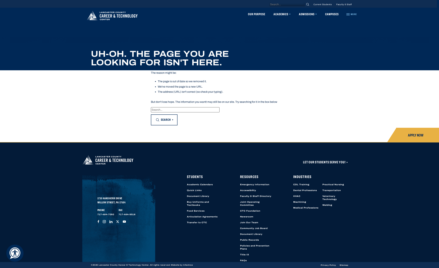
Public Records (249, 240)
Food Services (196, 211)
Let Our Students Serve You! (324, 162)
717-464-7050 (105, 214)
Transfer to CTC (197, 222)
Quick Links (194, 190)
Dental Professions (305, 190)
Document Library (198, 196)
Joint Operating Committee (250, 203)
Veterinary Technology (329, 197)
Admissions (307, 14)
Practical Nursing (333, 184)
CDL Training (301, 184)
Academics (281, 14)
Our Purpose (256, 14)
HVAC (296, 196)
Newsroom (246, 216)
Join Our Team (249, 222)
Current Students (322, 4)
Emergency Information (254, 184)
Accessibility (248, 190)
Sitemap (344, 265)
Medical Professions (305, 208)
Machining (299, 202)
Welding (327, 205)
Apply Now (415, 135)
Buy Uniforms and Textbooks (198, 203)
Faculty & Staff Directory (255, 196)
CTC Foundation (250, 211)
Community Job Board (254, 228)
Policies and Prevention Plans (254, 247)
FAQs (243, 260)
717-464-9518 (127, 214)
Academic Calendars (200, 184)
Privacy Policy (328, 265)
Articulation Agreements (202, 216)
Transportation (331, 190)
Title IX (244, 254)
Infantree (188, 265)
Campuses (332, 14)
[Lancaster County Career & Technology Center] (112, 16)
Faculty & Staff (344, 4)
